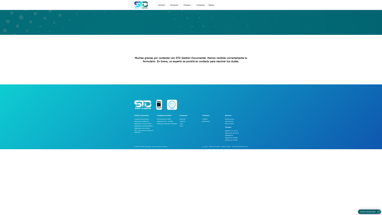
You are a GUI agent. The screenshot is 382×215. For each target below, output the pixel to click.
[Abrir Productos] (191, 5)
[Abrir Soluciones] (179, 5)
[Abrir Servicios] (165, 5)
